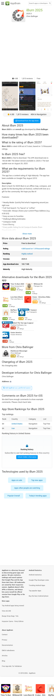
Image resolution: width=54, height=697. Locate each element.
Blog (3, 661)
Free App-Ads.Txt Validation (12, 666)
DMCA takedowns (8, 650)
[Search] (50, 3)
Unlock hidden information (27, 457)
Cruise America (16, 333)
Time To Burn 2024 (17, 284)
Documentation (7, 645)
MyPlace (14, 310)
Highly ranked (27, 254)
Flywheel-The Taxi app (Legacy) (22, 323)
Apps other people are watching (27, 488)
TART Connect (31, 310)
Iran (13, 428)
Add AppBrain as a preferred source (18, 388)
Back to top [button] (48, 676)
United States (16, 424)
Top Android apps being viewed (13, 606)
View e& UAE (6, 611)
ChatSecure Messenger (19, 351)
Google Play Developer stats (39, 580)
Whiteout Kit (38, 284)
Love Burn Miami (17, 297)
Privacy (4, 640)
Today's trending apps (38, 496)
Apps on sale (17, 480)
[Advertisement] (27, 49)
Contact (4, 635)
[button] (27, 381)
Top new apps (37, 480)
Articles (4, 656)
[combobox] (38, 3)
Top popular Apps (35, 591)
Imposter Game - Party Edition (12, 621)
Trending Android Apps (37, 585)
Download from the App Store (28, 121)
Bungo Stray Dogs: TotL (10, 616)
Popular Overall (13, 496)
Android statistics (35, 575)
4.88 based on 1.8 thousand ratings (35, 249)
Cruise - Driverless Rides (41, 297)
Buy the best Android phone (38, 596)
